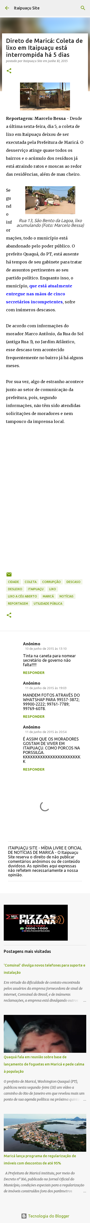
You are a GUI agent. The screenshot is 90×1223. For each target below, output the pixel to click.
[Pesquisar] (83, 8)
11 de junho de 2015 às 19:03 (45, 688)
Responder (33, 673)
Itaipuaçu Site (27, 8)
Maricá (48, 596)
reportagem (18, 603)
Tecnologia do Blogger (48, 1216)
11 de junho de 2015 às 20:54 (45, 732)
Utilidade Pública (48, 603)
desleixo (15, 589)
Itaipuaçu (36, 589)
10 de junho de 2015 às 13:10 (45, 648)
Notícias (67, 596)
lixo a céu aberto (22, 596)
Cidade (13, 581)
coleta (30, 581)
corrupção (51, 581)
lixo (52, 589)
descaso (73, 581)
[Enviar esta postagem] (9, 576)
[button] (9, 71)
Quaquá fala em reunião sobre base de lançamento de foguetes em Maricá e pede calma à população (44, 1064)
